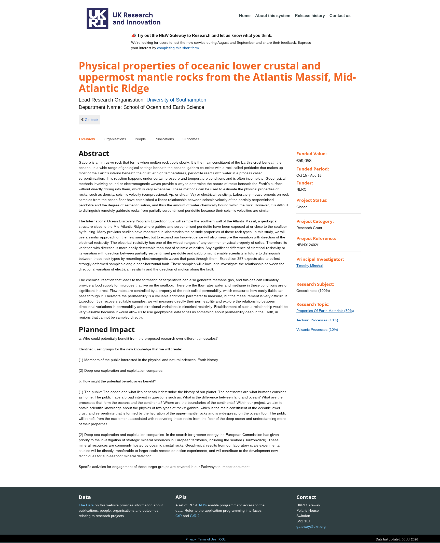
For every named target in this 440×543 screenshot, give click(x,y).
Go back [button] (91, 120)
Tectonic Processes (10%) (317, 320)
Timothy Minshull (309, 266)
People (140, 139)
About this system (272, 15)
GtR (178, 516)
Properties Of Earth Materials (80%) (325, 311)
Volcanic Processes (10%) (317, 329)
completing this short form (178, 48)
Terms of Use (207, 539)
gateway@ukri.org (311, 526)
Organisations (115, 139)
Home (245, 15)
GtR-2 (195, 516)
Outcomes (191, 139)
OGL (222, 539)
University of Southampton (176, 100)
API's (203, 505)
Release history (310, 15)
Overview (87, 139)
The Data (86, 505)
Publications (164, 139)
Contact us (340, 15)
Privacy (191, 539)
